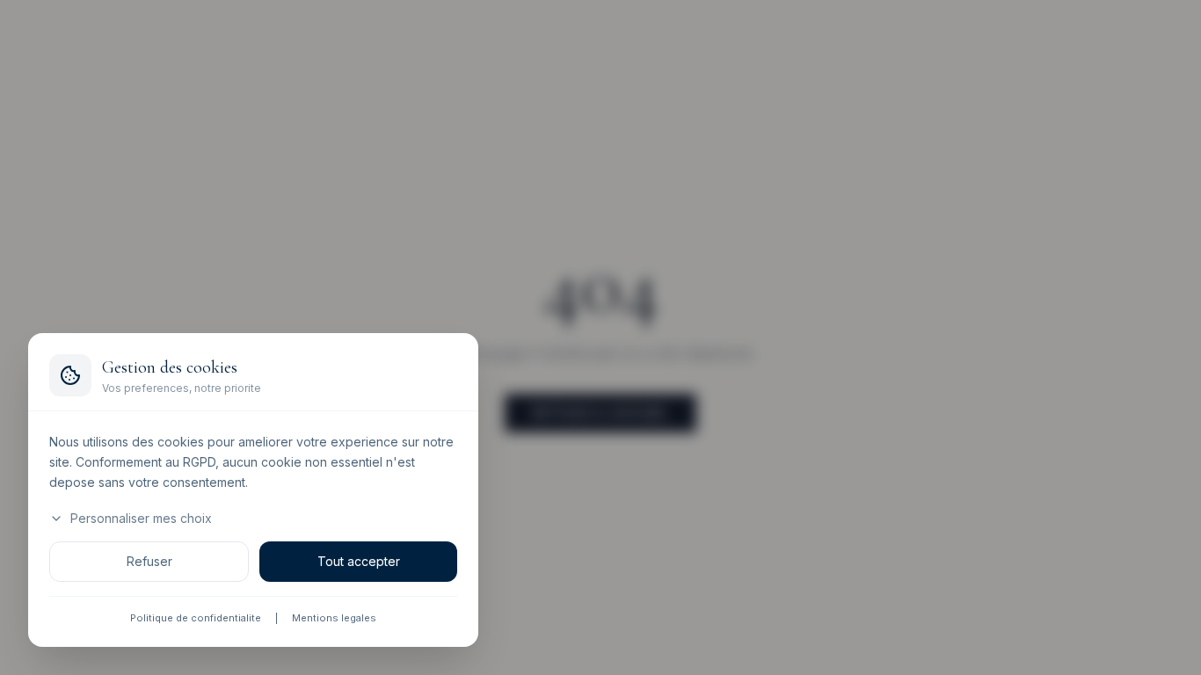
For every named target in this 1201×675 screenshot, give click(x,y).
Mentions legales (334, 619)
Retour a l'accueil (600, 412)
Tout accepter (358, 562)
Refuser (149, 562)
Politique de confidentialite (195, 619)
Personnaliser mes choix (141, 519)
